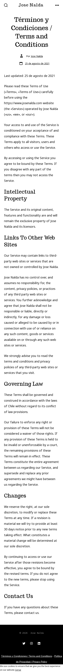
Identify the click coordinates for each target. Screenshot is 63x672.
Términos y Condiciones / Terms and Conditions (26, 656)
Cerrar (18, 669)
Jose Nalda (37, 56)
